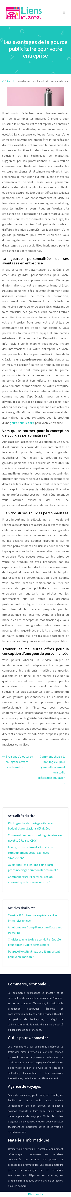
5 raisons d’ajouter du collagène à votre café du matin (19, 762)
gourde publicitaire (22, 423)
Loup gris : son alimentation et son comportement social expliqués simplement (30, 852)
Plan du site (35, 1194)
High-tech (10, 81)
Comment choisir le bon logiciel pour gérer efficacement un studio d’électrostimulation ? (51, 770)
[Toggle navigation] (64, 13)
